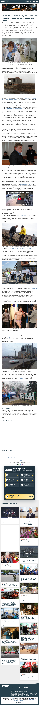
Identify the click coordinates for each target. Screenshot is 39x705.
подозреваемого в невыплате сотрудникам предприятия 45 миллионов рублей (17, 294)
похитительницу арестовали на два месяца (23, 212)
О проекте (20, 686)
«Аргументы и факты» (12, 65)
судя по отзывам (21, 378)
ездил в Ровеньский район (22, 215)
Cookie (12, 698)
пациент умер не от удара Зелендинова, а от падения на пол (14, 134)
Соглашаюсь (20, 702)
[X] (17, 464)
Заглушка (19, 689)
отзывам (11, 373)
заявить (11, 176)
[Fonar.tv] (5, 1)
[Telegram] (20, 464)
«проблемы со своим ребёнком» (19, 183)
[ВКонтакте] (16, 464)
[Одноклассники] (21, 464)
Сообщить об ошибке (13, 689)
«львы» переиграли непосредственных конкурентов (25, 119)
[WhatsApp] (18, 464)
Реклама (26, 687)
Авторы (19, 687)
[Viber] (22, 464)
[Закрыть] (38, 12)
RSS (11, 686)
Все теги (12, 687)
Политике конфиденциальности (24, 695)
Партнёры (26, 686)
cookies (19, 693)
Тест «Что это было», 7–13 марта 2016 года (11, 457)
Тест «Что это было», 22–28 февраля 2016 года (11, 452)
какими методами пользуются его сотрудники (15, 108)
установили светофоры (14, 337)
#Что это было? (20, 460)
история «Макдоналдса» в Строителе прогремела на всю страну (21, 248)
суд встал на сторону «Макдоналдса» (9, 256)
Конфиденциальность (28, 689)
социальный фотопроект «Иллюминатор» (27, 411)
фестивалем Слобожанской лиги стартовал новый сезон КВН (20, 300)
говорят (13, 340)
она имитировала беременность (26, 184)
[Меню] (37, 1)
